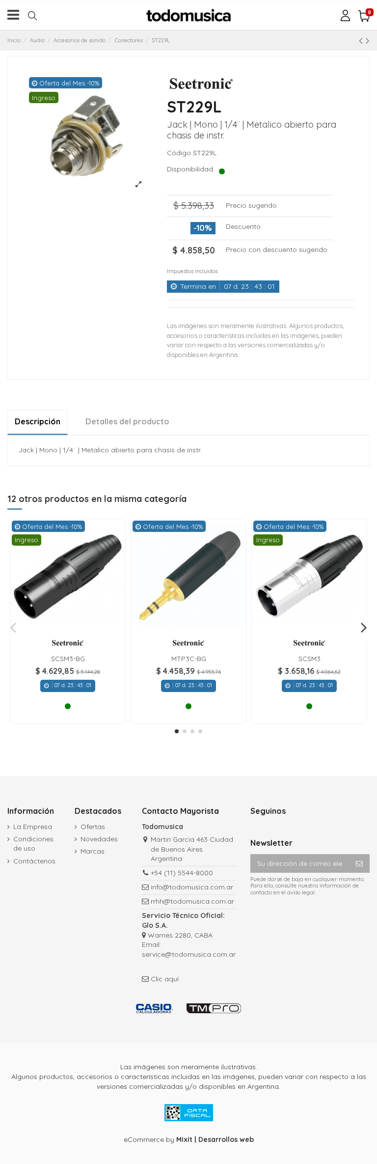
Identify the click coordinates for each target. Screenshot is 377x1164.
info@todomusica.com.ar (192, 887)
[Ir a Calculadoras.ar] (154, 1008)
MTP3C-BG (188, 658)
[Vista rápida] (68, 630)
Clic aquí (165, 978)
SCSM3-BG (68, 658)
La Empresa (32, 826)
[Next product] (368, 40)
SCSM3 (309, 658)
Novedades (99, 838)
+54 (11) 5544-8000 (182, 872)
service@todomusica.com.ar (189, 954)
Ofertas (93, 826)
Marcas (93, 851)
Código (179, 152)
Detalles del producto (127, 421)
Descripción (37, 421)
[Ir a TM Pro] (214, 1008)
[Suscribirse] (359, 863)
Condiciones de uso (33, 843)
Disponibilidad (192, 169)
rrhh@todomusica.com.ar (192, 901)
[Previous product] (362, 40)
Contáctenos (34, 861)
